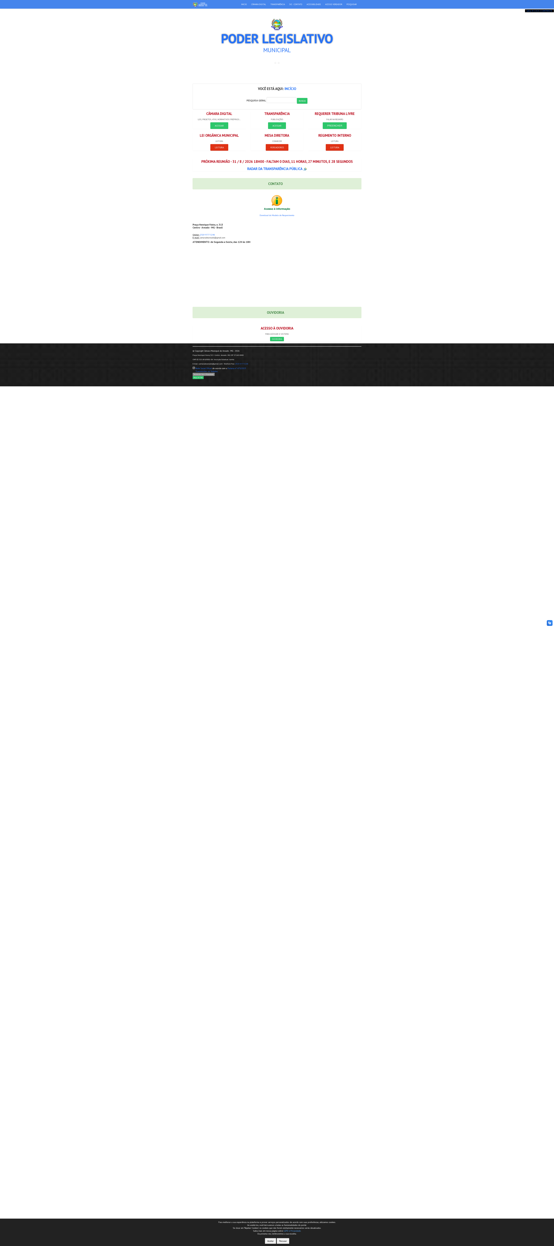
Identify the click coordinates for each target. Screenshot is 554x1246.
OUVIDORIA (277, 339)
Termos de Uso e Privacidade (204, 374)
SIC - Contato (295, 4)
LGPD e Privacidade (292, 1231)
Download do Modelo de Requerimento (277, 215)
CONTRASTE (546, 11)
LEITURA (219, 147)
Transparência (277, 4)
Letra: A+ (531, 11)
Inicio (244, 4)
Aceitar (270, 1241)
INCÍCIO (290, 88)
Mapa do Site (198, 377)
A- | (539, 11)
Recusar (283, 1241)
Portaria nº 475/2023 (237, 368)
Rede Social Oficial (203, 368)
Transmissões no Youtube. (206, 371)
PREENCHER (334, 125)
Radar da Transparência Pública (275, 168)
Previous (194, 10)
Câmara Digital (258, 4)
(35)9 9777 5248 (207, 234)
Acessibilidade (314, 4)
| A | (536, 11)
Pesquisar (352, 4)
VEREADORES (277, 147)
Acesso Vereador (333, 4)
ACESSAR (219, 125)
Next (360, 10)
